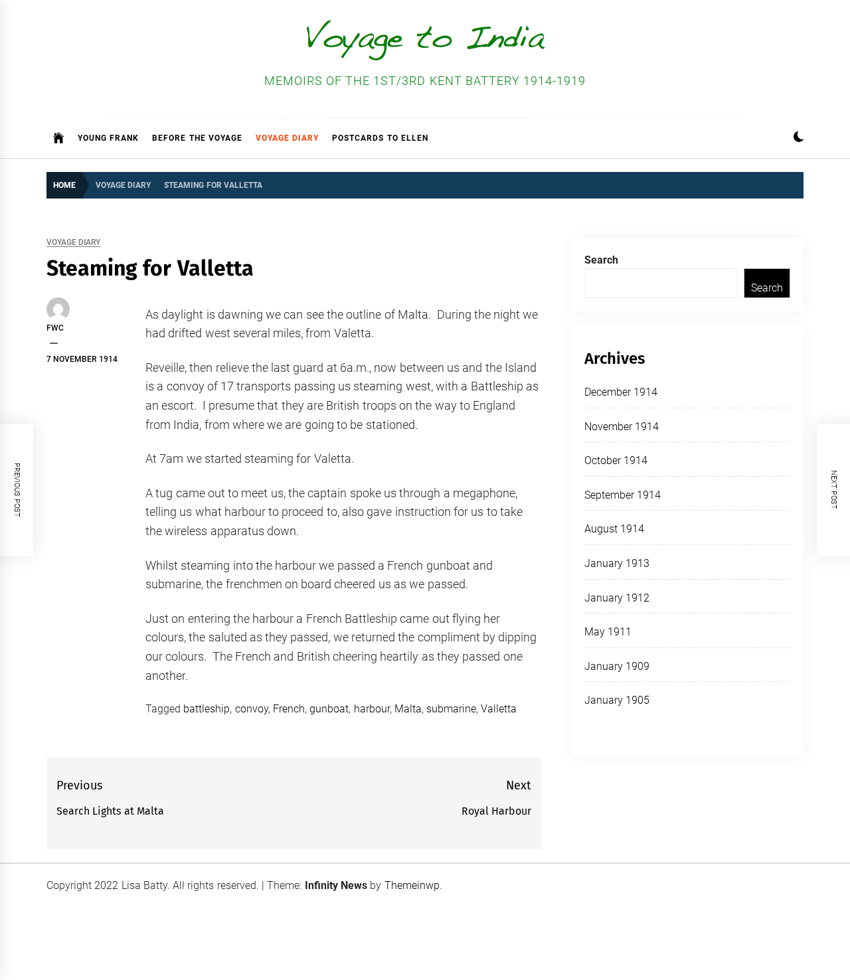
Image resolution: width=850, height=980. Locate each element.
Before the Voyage (197, 138)
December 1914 (620, 392)
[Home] (58, 138)
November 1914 (621, 426)
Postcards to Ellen (380, 138)
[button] (799, 138)
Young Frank (108, 138)
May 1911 (608, 631)
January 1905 (616, 700)
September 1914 (622, 495)
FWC (55, 328)
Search (601, 260)
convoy (251, 708)
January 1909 (616, 666)
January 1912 (616, 598)
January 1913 (616, 563)
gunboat (329, 708)
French (289, 708)
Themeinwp (412, 885)
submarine (451, 708)
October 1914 (615, 460)
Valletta (499, 708)
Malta (408, 708)
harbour (372, 708)
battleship (206, 708)
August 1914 (614, 529)
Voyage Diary (287, 138)
